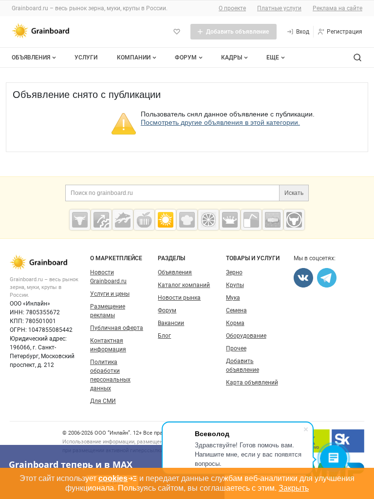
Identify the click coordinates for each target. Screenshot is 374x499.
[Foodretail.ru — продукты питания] (144, 220)
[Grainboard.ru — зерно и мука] (165, 220)
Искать (293, 193)
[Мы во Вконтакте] (303, 278)
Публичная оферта (116, 328)
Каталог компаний (184, 285)
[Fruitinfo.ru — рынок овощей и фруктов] (208, 220)
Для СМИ (103, 401)
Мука (233, 297)
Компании (133, 57)
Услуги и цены (110, 293)
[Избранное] (177, 32)
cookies (113, 478)
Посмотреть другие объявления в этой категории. (220, 122)
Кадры (231, 57)
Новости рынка (179, 297)
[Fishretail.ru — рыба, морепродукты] (123, 220)
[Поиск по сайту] (357, 57)
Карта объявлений (252, 382)
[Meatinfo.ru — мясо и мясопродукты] (80, 220)
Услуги (86, 57)
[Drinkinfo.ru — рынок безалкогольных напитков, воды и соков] (251, 220)
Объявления (31, 57)
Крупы (235, 285)
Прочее (236, 348)
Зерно (234, 272)
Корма (235, 323)
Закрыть (294, 488)
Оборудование (246, 335)
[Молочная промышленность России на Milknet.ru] (230, 220)
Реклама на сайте (337, 8)
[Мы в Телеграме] (327, 278)
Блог (164, 335)
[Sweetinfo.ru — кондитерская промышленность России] (187, 220)
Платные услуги (279, 8)
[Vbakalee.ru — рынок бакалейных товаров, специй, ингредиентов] (272, 220)
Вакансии (171, 323)
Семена (236, 310)
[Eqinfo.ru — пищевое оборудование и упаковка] (101, 220)
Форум (186, 57)
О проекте (232, 8)
